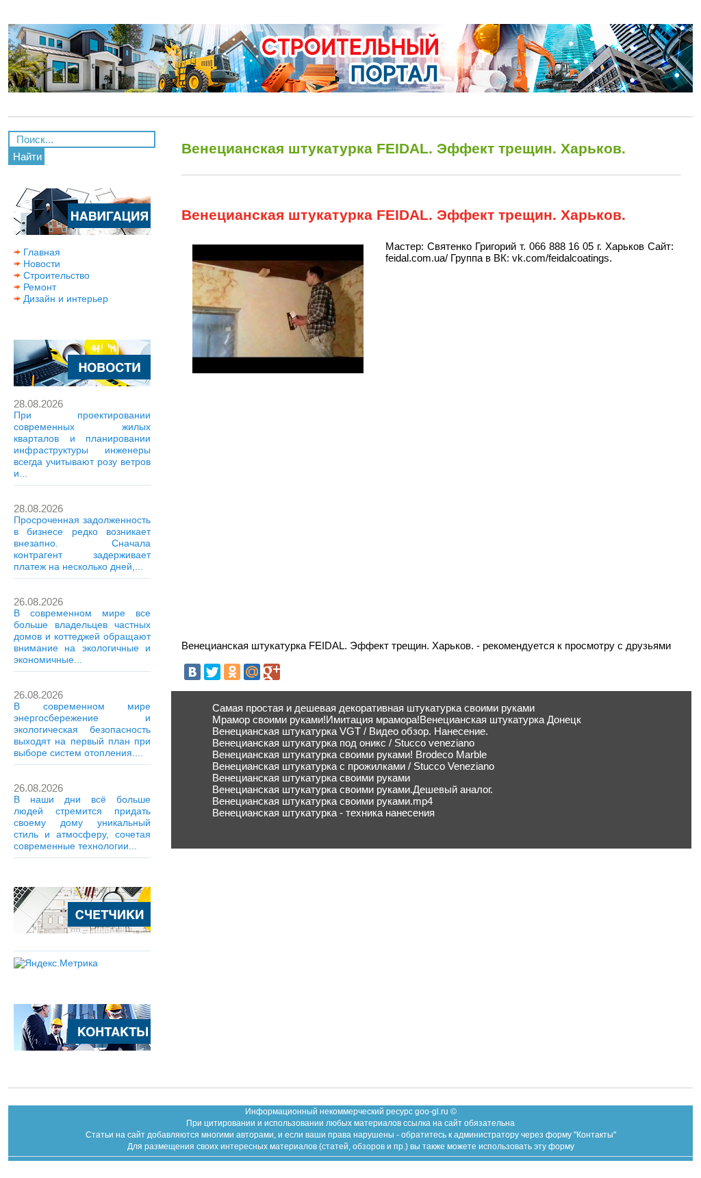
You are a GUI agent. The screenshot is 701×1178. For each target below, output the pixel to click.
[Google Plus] (272, 672)
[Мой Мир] (252, 672)
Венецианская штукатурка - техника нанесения (323, 812)
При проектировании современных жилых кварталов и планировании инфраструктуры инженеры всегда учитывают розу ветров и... (82, 444)
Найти (27, 156)
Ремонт (38, 286)
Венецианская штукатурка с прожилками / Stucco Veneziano (353, 766)
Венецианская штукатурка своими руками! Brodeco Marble (349, 754)
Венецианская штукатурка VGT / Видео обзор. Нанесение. (350, 731)
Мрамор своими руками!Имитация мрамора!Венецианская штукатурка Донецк (396, 719)
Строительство (55, 275)
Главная (40, 252)
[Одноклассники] (232, 672)
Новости (40, 263)
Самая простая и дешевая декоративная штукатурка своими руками (373, 708)
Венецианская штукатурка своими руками (311, 778)
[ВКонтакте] (192, 672)
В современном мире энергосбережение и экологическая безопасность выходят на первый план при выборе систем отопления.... (82, 729)
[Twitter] (212, 672)
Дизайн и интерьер (64, 298)
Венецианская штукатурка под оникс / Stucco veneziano (343, 743)
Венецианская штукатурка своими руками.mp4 (322, 801)
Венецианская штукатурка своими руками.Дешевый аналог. (352, 789)
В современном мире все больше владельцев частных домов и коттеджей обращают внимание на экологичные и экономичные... (82, 636)
